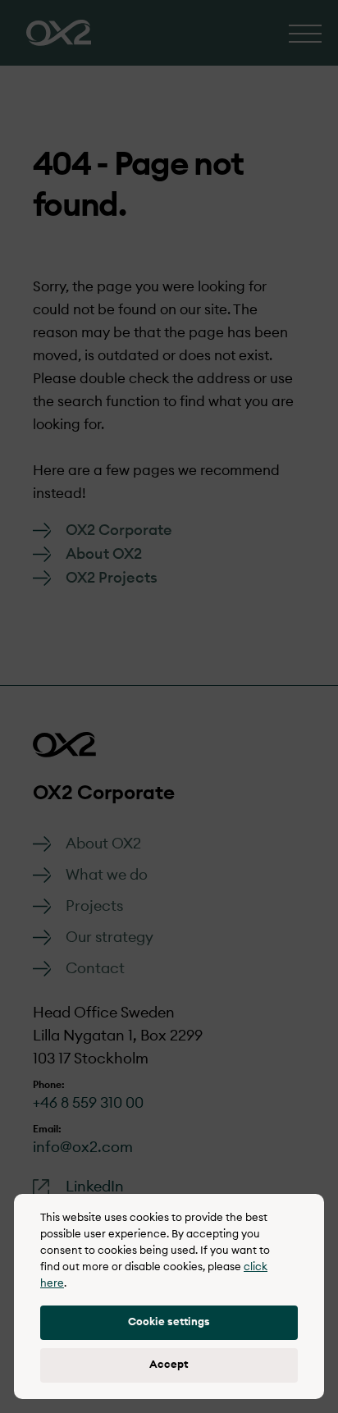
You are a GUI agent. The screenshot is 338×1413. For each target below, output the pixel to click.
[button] (169, 1323)
